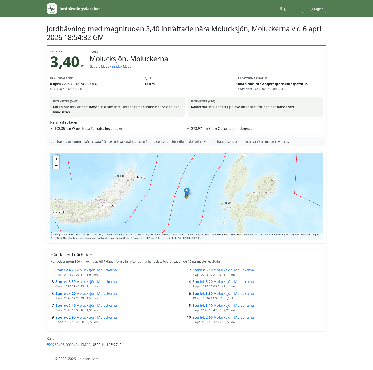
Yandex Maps (121, 66)
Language (313, 8)
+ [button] (56, 159)
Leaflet (54, 234)
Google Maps (99, 66)
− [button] (56, 165)
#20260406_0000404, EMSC (68, 344)
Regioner (287, 8)
